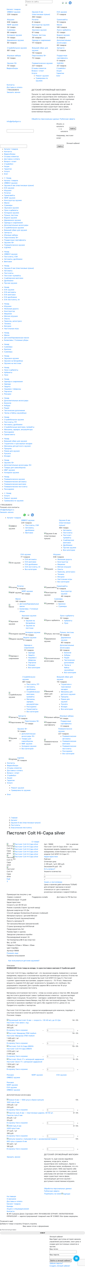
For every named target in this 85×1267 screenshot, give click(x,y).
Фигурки (7, 326)
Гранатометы (9, 434)
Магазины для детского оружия (17, 446)
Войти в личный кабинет (60, 1260)
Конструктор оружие (40, 25)
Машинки (8, 314)
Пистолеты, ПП (10, 422)
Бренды (10, 1206)
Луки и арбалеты (64, 30)
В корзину (11, 1030)
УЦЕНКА (60, 63)
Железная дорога (11, 309)
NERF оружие (12, 25)
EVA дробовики (10, 297)
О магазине (11, 1199)
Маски (59, 25)
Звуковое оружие (39, 30)
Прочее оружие (10, 283)
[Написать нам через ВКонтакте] (70, 3)
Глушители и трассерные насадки (18, 443)
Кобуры (7, 405)
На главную (11, 1196)
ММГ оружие (9, 470)
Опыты (7, 319)
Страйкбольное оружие (17, 48)
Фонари (7, 456)
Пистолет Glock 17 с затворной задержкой (24, 1062)
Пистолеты (8, 273)
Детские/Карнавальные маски (16, 338)
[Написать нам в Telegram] (66, 3)
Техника (7, 324)
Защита (7, 386)
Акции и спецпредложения (18, 1209)
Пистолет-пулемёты (12, 276)
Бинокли (7, 403)
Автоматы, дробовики (13, 259)
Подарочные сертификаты (15, 240)
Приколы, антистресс (13, 321)
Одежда (7, 384)
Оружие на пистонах (12, 363)
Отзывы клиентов (39, 68)
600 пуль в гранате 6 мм (17, 1141)
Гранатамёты (62, 20)
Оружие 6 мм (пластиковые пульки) (19, 268)
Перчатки (8, 391)
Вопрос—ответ (38, 71)
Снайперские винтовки (13, 278)
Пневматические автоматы (15, 482)
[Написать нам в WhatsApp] (63, 3)
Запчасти (60, 48)
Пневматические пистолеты (15, 487)
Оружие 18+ (12, 63)
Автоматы (8, 271)
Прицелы (8, 448)
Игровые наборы (14, 55)
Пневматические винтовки (15, 484)
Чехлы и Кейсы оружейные (15, 413)
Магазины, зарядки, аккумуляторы (18, 429)
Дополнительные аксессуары (16, 400)
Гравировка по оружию (14, 501)
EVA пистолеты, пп (12, 300)
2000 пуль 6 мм (13, 1128)
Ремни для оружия (12, 451)
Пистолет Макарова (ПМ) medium (21, 1036)
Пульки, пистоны (39, 35)
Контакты (11, 85)
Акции (59, 71)
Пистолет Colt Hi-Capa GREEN (19, 1049)
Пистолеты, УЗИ (11, 257)
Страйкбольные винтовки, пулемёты (19, 427)
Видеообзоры (12, 68)
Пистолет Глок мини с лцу (18, 1023)
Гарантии (60, 73)
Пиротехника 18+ (39, 55)
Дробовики (8, 281)
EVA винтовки (10, 295)
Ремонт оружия (42, 76)
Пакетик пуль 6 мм (14, 1115)
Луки (6, 375)
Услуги (34, 73)
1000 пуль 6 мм (13, 1102)
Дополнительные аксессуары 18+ (18, 465)
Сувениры (11, 30)
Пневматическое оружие (42, 63)
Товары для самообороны (15, 467)
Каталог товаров (14, 9)
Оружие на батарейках (13, 361)
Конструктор (9, 311)
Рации (6, 408)
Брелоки (7, 349)
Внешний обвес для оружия (15, 441)
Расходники (9, 432)
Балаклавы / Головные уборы (16, 340)
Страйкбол (61, 68)
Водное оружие (63, 35)
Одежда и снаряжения (41, 40)
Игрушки (10, 20)
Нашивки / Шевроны (12, 389)
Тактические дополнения (14, 410)
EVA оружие (62, 12)
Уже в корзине (22, 1030)
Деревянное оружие (15, 40)
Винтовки (8, 261)
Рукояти (7, 453)
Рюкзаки (7, 394)
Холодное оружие (14, 35)
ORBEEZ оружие (13, 12)
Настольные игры (11, 329)
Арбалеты (8, 372)
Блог (58, 76)
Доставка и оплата (14, 87)
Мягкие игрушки (11, 316)
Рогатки (35, 20)
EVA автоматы (10, 292)
